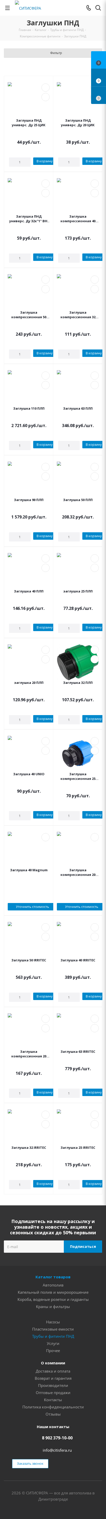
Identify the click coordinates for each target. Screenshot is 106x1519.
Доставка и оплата (53, 1371)
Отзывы (53, 1414)
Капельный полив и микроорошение (53, 1292)
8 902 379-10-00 (57, 1438)
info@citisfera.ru (57, 1450)
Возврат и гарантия (53, 1378)
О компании (53, 1362)
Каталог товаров (53, 1276)
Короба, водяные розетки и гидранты (53, 1299)
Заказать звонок (30, 1463)
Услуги (53, 1343)
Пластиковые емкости (53, 1329)
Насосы (53, 1321)
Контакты (53, 1399)
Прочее (53, 1350)
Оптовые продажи (53, 1392)
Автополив (53, 1285)
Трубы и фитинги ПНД (53, 1336)
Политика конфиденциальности (53, 1406)
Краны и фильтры (53, 1306)
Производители (53, 1385)
